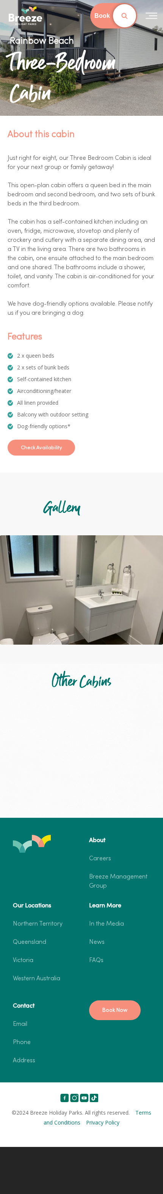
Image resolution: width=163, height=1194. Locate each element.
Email (20, 1024)
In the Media (106, 924)
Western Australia (36, 979)
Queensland (29, 942)
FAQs (96, 960)
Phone (22, 1042)
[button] (41, 448)
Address (24, 1061)
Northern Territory (38, 924)
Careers (100, 859)
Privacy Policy (102, 1122)
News (97, 942)
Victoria (23, 960)
